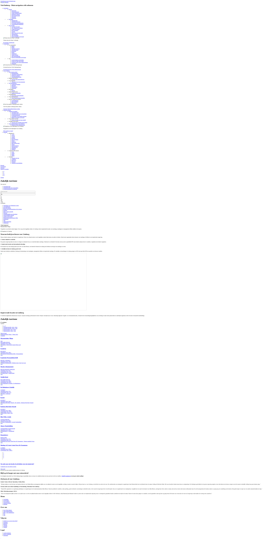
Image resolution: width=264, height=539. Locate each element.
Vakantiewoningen (16, 48)
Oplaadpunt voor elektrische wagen (11, 205)
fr (3, 172)
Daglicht (5, 210)
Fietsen (10, 9)
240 (1, 200)
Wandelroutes (14, 20)
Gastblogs (14, 159)
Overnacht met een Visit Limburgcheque (12, 69)
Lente (13, 152)
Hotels (13, 47)
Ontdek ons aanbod (13, 111)
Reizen (2, 165)
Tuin (4, 220)
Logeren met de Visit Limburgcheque (20, 62)
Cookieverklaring (7, 533)
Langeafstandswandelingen (17, 24)
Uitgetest (13, 161)
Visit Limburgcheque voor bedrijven (17, 123)
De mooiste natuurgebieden (17, 23)
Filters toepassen (4, 225)
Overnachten (6, 43)
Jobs (4, 515)
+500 (2, 202)
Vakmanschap (15, 34)
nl (3, 171)
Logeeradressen (15, 100)
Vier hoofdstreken (13, 83)
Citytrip (13, 135)
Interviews (14, 160)
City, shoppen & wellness (17, 28)
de (3, 174)
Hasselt (13, 90)
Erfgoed (13, 138)
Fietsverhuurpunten (16, 15)
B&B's (13, 46)
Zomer (13, 153)
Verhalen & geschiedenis (17, 163)
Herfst (13, 154)
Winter (13, 155)
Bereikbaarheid (15, 73)
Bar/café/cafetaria (7, 208)
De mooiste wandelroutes (8, 42)
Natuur (13, 144)
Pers (4, 513)
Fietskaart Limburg (16, 14)
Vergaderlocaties (15, 112)
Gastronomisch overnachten (18, 60)
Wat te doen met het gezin (17, 33)
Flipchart (5, 213)
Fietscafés (14, 16)
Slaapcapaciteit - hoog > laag (9, 331)
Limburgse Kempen (16, 84)
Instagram (5, 523)
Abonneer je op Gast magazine (18, 82)
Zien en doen (12, 25)
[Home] (4, 2)
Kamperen (14, 51)
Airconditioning (6, 206)
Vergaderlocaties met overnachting (19, 113)
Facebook (5, 522)
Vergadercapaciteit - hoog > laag (10, 328)
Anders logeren (15, 55)
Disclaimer (5, 535)
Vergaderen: (3, 343)
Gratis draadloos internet (8, 215)
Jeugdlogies (14, 53)
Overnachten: (3, 371)
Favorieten (3, 166)
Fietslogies (14, 18)
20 (1, 197)
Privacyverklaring (7, 534)
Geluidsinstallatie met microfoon (10, 214)
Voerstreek (14, 88)
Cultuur (13, 137)
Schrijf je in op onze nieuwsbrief (10, 521)
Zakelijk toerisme (7, 110)
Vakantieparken (15, 50)
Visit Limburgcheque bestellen (18, 98)
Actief (13, 134)
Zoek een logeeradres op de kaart (19, 57)
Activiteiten (5, 8)
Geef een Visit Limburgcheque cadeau (11, 108)
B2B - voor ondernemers (8, 512)
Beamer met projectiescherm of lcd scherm (12, 209)
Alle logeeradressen (16, 56)
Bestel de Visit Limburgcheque (18, 125)
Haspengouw (14, 86)
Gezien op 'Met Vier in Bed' (18, 61)
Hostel (13, 52)
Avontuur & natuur (16, 26)
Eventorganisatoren (16, 115)
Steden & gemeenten (16, 93)
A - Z (4, 326)
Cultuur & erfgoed (16, 29)
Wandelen (11, 19)
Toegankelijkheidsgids (16, 77)
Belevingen (14, 103)
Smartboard (5, 219)
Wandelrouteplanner (16, 21)
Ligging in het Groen (7, 216)
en (3, 175)
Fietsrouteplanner (15, 12)
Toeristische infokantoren (17, 74)
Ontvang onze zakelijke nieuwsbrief (19, 122)
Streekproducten (15, 145)
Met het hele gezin (16, 143)
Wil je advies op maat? (8, 131)
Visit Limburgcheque (7, 511)
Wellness (13, 149)
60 (1, 198)
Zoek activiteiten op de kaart (18, 36)
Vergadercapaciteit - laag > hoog (10, 327)
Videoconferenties (7, 221)
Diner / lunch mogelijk (8, 211)
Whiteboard (5, 222)
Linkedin (5, 525)
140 (1, 199)
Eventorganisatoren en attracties (10, 189)
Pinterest (5, 524)
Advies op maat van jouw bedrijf (19, 120)
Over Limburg (6, 70)
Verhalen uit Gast (15, 158)
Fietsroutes (14, 10)
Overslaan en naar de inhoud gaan (8, 1)
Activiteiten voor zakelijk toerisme (19, 116)
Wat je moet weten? (13, 72)
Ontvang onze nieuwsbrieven (18, 79)
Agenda (13, 31)
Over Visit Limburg (7, 510)
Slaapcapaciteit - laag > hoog (9, 329)
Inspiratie (5, 132)
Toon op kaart (4, 333)
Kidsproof (14, 142)
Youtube (5, 527)
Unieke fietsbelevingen (17, 13)
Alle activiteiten (15, 35)
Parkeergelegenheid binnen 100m (10, 218)
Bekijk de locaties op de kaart (18, 117)
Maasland (14, 85)
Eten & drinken (15, 30)
